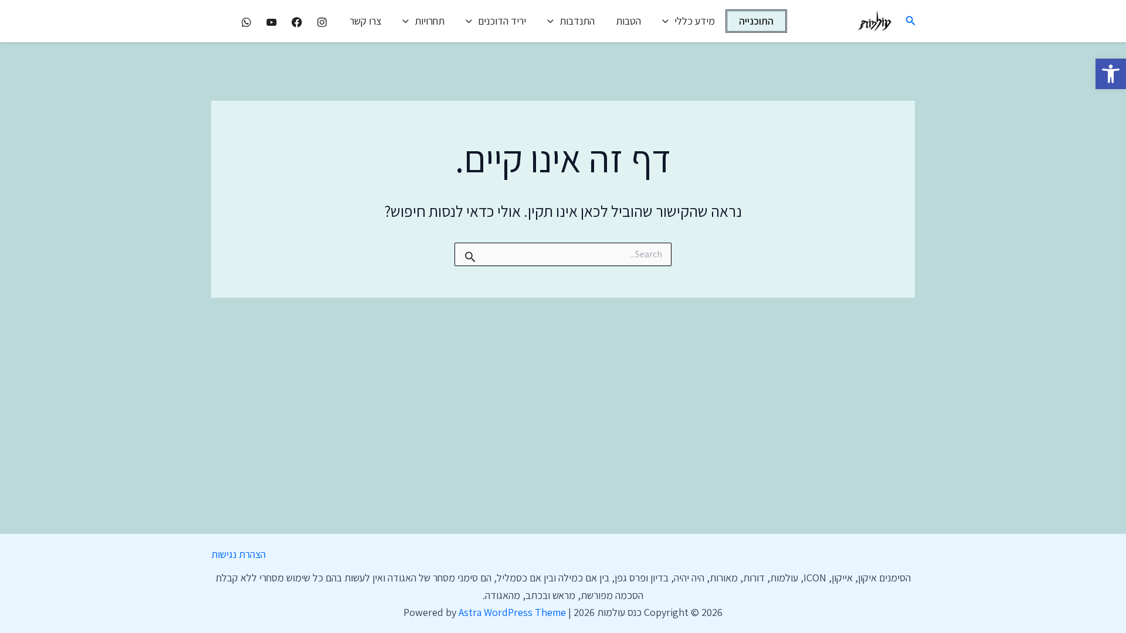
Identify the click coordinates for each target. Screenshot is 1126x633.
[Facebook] (296, 22)
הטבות (628, 21)
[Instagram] (322, 22)
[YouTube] (271, 22)
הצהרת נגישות (238, 554)
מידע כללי (694, 21)
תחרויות (430, 21)
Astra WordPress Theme (512, 612)
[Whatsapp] (246, 22)
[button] (1111, 74)
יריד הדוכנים (502, 21)
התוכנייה (756, 21)
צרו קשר (365, 21)
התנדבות (577, 21)
